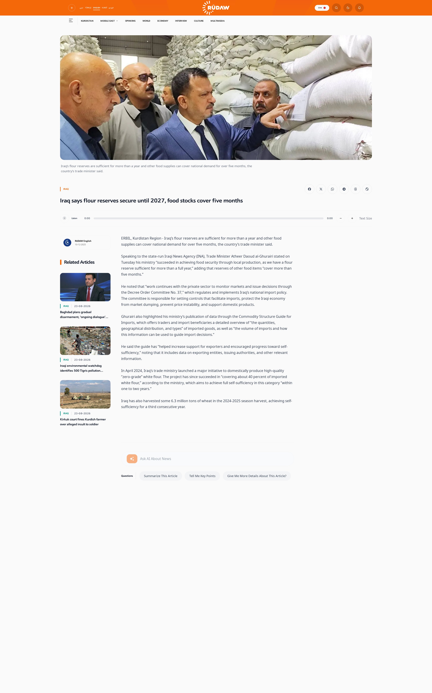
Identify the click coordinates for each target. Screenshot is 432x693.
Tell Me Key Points (202, 476)
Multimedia (218, 21)
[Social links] (71, 7)
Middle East (107, 21)
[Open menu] (71, 21)
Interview (181, 21)
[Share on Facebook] (309, 189)
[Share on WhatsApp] (333, 189)
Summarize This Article (160, 476)
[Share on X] (321, 189)
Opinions (130, 21)
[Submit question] (132, 458)
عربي (81, 7)
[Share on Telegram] (344, 189)
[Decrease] (340, 218)
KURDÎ (104, 7)
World (146, 21)
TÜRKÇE (88, 7)
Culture (199, 21)
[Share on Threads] (355, 189)
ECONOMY (162, 21)
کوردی (111, 7)
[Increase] (352, 218)
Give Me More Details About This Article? (256, 476)
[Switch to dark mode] (347, 7)
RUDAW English (83, 241)
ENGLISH (96, 7)
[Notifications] (359, 7)
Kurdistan (87, 21)
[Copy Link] (367, 189)
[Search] (336, 7)
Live (320, 7)
